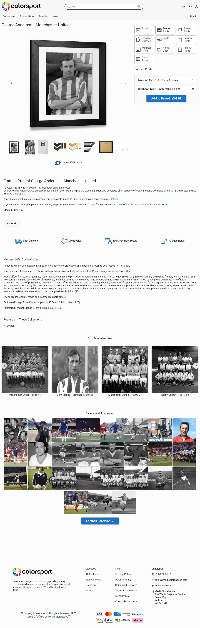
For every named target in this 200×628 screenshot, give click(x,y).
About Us (91, 568)
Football (9, 325)
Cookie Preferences (126, 601)
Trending (43, 16)
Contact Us (157, 568)
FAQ (117, 568)
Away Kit (12, 223)
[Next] (125, 83)
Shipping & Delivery (126, 585)
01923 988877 (163, 574)
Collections (9, 16)
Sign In (193, 16)
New (55, 16)
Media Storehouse (58, 616)
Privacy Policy (123, 574)
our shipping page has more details (99, 199)
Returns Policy (123, 579)
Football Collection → (100, 521)
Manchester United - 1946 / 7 (25, 394)
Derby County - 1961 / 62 (175, 394)
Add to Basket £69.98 (166, 98)
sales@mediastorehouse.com (171, 579)
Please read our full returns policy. (149, 204)
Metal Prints (122, 596)
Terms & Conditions (126, 590)
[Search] (139, 6)
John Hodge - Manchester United (75, 394)
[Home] (21, 10)
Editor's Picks (27, 16)
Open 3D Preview (72, 162)
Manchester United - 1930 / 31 (125, 394)
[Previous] (11, 83)
